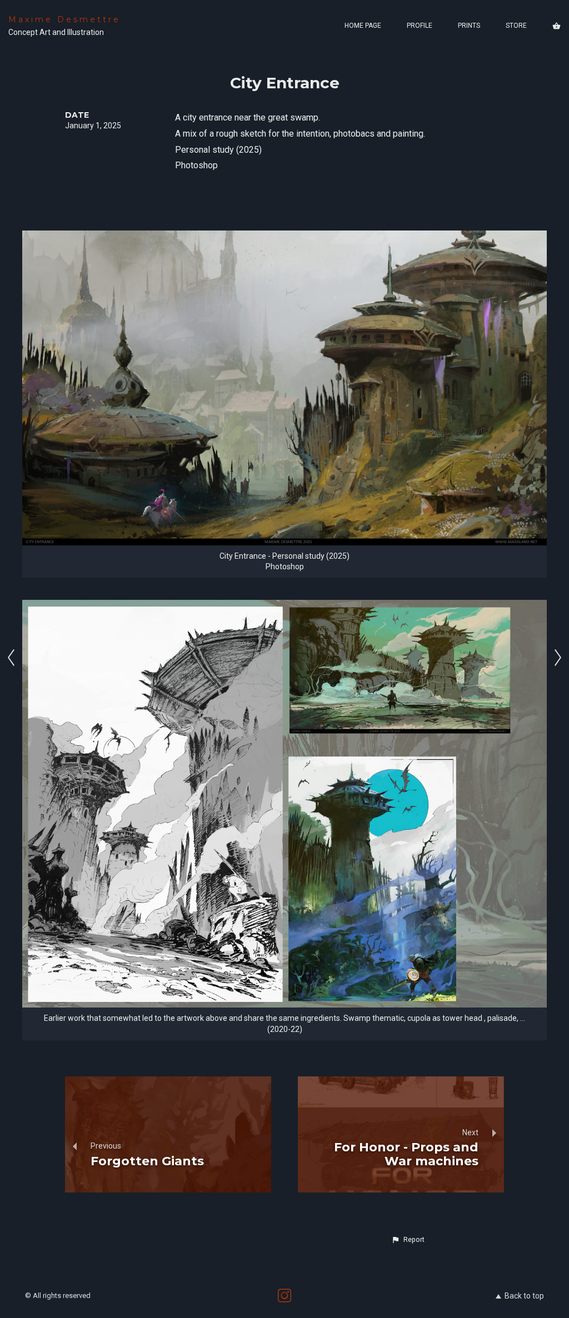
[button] (408, 1239)
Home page (363, 25)
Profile (419, 25)
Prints (469, 25)
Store (516, 25)
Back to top (524, 1295)
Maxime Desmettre (64, 19)
